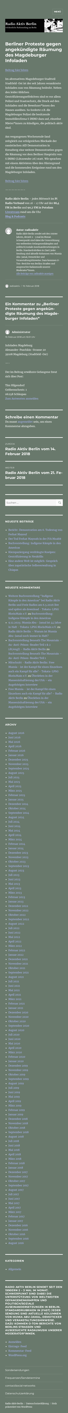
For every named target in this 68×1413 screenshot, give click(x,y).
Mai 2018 (14, 1149)
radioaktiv (15, 286)
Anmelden (14, 1341)
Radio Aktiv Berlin (14, 1403)
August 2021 (16, 976)
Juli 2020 (13, 1034)
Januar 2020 (16, 1061)
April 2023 (14, 888)
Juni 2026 (14, 737)
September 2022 (18, 919)
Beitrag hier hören (16, 70)
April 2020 (14, 1047)
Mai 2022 (14, 937)
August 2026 (16, 733)
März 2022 (15, 945)
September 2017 (18, 1185)
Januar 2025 (16, 799)
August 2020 (16, 1030)
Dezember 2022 (18, 906)
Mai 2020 (14, 1043)
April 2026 (15, 746)
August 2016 (16, 1243)
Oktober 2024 (17, 808)
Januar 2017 (15, 1220)
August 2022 (16, 923)
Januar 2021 (15, 1008)
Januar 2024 (16, 848)
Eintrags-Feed (17, 1346)
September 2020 (18, 1025)
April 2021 (14, 994)
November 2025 (18, 764)
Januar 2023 (15, 901)
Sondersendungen (17, 1370)
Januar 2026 (16, 755)
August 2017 (16, 1189)
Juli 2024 (13, 821)
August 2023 (16, 870)
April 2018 (14, 1154)
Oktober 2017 (16, 1181)
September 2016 (18, 1238)
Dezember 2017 (18, 1172)
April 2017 (14, 1207)
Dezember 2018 (18, 1118)
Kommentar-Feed (19, 1350)
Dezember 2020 (18, 1012)
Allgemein (14, 1269)
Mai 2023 (14, 883)
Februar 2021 (16, 1003)
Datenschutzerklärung (19, 1393)
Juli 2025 (13, 777)
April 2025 (14, 786)
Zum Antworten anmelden (21, 398)
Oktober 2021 (16, 968)
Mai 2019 (14, 1096)
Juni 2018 (14, 1145)
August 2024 (16, 817)
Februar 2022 (16, 950)
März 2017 (14, 1212)
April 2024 (14, 835)
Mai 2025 (14, 781)
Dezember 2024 (18, 804)
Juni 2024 (14, 826)
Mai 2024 (14, 830)
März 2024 (15, 839)
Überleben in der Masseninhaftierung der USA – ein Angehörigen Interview (30, 680)
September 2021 (18, 972)
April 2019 (14, 1101)
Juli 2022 (13, 928)
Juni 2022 (14, 932)
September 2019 (18, 1079)
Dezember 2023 (18, 852)
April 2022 (14, 941)
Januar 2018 (15, 1167)
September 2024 (18, 812)
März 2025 (15, 790)
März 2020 (15, 1052)
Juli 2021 (13, 981)
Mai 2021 (14, 990)
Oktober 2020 (17, 1021)
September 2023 (18, 866)
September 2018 (18, 1132)
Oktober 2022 (17, 914)
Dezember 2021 (18, 959)
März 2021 (14, 999)
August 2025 (16, 772)
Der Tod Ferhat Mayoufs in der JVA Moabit (34, 538)
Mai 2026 (14, 741)
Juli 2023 (13, 874)
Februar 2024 (16, 843)
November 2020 (18, 1016)
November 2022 (18, 910)
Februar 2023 (16, 897)
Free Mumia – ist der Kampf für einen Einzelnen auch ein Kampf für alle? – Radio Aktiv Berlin (35, 693)
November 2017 (18, 1176)
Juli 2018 (13, 1141)
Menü (57, 11)
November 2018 (18, 1123)
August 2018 (16, 1136)
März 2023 (15, 892)
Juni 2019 (14, 1092)
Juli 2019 (13, 1087)
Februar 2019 (16, 1110)
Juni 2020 (14, 1039)
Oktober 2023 (16, 861)
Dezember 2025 (18, 759)
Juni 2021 (14, 985)
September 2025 (18, 768)
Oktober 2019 (16, 1074)
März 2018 (14, 1158)
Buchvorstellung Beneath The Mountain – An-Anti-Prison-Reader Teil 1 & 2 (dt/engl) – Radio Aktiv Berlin (35, 645)
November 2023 (18, 857)
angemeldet (25, 421)
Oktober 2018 (16, 1127)
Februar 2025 (16, 795)
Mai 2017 (13, 1203)
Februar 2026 (16, 750)
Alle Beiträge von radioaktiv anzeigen (34, 273)
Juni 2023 (14, 879)
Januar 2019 (15, 1114)
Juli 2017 (13, 1194)
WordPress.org (17, 1355)
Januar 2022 (16, 954)
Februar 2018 (16, 1163)
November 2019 (18, 1070)
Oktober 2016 (16, 1234)
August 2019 (16, 1083)
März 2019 (15, 1105)
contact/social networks (20, 1385)
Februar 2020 (16, 1056)
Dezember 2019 (18, 1065)
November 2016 (18, 1229)
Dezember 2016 (18, 1225)
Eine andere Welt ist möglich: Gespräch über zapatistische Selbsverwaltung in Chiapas (33, 565)
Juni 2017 (14, 1198)
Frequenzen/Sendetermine (22, 1377)
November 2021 (18, 963)
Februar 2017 (16, 1216)
